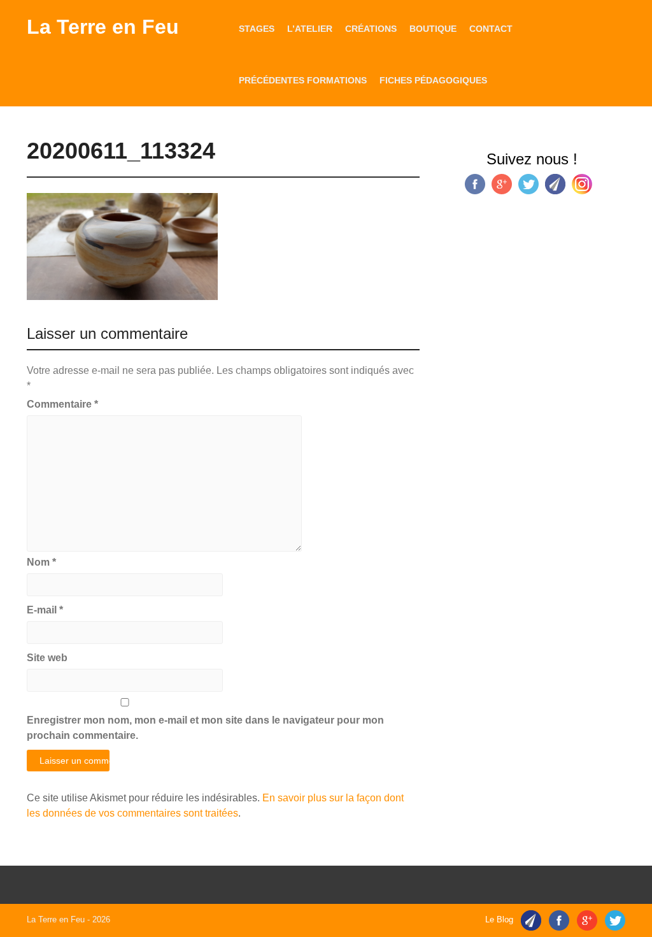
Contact (491, 29)
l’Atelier (309, 29)
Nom (41, 562)
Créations (371, 29)
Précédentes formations (303, 80)
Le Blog (499, 919)
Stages (256, 29)
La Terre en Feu (103, 26)
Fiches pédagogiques (433, 80)
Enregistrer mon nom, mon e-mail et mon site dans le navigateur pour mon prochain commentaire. (205, 728)
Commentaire (62, 404)
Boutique (433, 29)
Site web (47, 657)
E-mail (45, 609)
